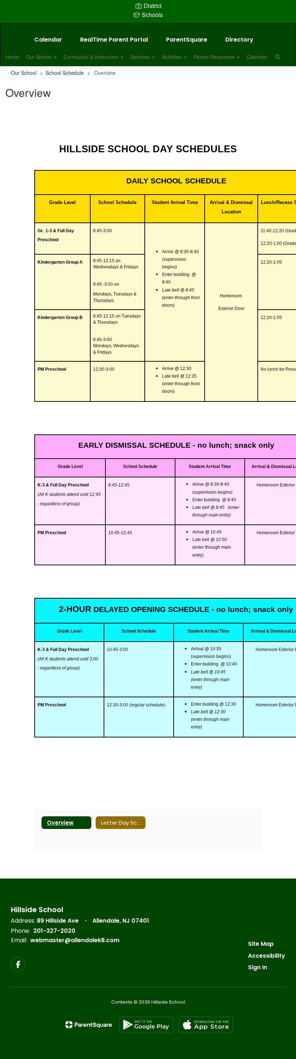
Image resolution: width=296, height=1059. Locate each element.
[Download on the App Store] (206, 1025)
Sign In (257, 967)
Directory (239, 39)
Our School (39, 56)
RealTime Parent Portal (114, 39)
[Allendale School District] (148, 27)
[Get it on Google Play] (146, 1025)
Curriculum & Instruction (92, 56)
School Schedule (64, 72)
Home (12, 56)
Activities (172, 56)
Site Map (261, 944)
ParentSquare (186, 39)
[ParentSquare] (89, 1024)
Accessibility (266, 956)
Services (140, 56)
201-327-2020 (54, 931)
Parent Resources (214, 56)
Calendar (48, 39)
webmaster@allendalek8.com (74, 940)
